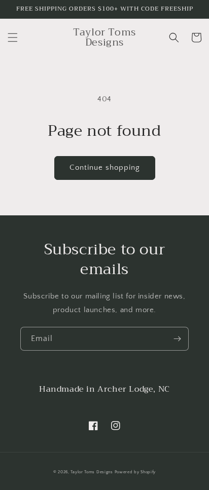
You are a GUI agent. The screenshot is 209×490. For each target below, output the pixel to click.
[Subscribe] (177, 339)
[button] (13, 37)
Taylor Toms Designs (92, 472)
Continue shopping (104, 167)
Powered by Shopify (135, 472)
